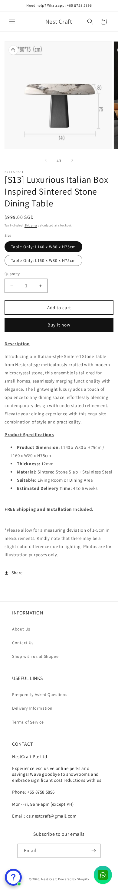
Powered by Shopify (73, 879)
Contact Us (23, 642)
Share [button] (17, 572)
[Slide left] (45, 160)
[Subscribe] (93, 851)
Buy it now (59, 325)
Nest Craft (49, 879)
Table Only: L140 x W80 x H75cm (43, 246)
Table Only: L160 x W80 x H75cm (43, 260)
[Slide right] (72, 160)
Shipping (31, 225)
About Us (21, 629)
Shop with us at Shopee (35, 656)
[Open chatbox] (13, 877)
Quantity (12, 273)
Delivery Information (32, 708)
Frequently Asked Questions (39, 694)
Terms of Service (28, 722)
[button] (12, 21)
